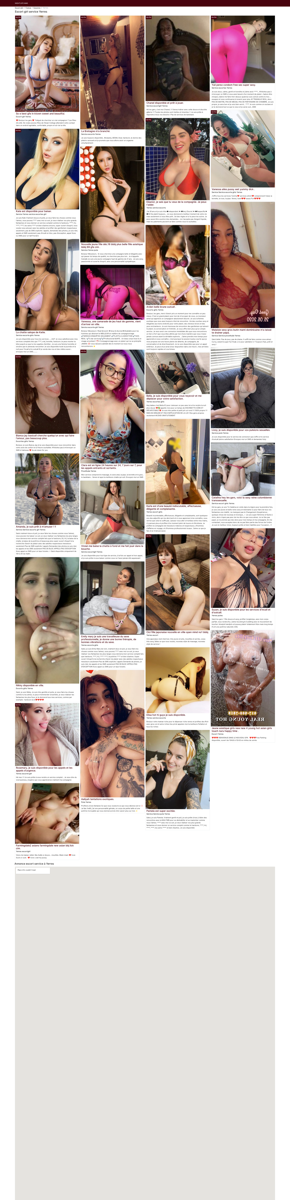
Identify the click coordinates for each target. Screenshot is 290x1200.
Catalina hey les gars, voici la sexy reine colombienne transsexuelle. (242, 499)
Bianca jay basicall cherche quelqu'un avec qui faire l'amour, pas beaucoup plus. (45, 437)
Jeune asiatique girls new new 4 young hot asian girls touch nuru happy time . (242, 729)
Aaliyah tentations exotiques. (97, 799)
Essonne (37, 8)
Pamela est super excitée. (160, 810)
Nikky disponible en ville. (30, 685)
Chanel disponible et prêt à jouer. (165, 102)
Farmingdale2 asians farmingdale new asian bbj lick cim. (45, 847)
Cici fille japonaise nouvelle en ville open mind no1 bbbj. (177, 632)
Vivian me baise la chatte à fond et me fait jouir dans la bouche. (112, 547)
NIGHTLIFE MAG (21, 3)
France (28, 8)
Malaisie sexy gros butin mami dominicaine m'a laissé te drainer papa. (241, 331)
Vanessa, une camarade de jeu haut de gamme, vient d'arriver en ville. (111, 323)
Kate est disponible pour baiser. (34, 211)
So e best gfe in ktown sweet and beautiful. (40, 113)
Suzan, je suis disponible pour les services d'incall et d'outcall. (241, 611)
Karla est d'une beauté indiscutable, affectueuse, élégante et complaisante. (174, 507)
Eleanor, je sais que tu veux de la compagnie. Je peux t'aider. (176, 203)
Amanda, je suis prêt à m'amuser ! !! (36, 526)
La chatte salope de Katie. (31, 332)
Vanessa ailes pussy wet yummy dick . (233, 189)
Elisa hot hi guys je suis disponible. (166, 714)
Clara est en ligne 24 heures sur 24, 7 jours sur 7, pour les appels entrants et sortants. (111, 466)
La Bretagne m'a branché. (95, 131)
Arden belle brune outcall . (161, 306)
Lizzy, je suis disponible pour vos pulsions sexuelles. (241, 430)
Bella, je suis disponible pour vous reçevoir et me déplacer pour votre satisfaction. (174, 397)
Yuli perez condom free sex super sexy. (234, 84)
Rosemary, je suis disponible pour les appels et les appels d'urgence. (44, 769)
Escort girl (19, 8)
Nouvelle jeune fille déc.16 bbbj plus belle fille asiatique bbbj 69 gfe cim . (112, 245)
